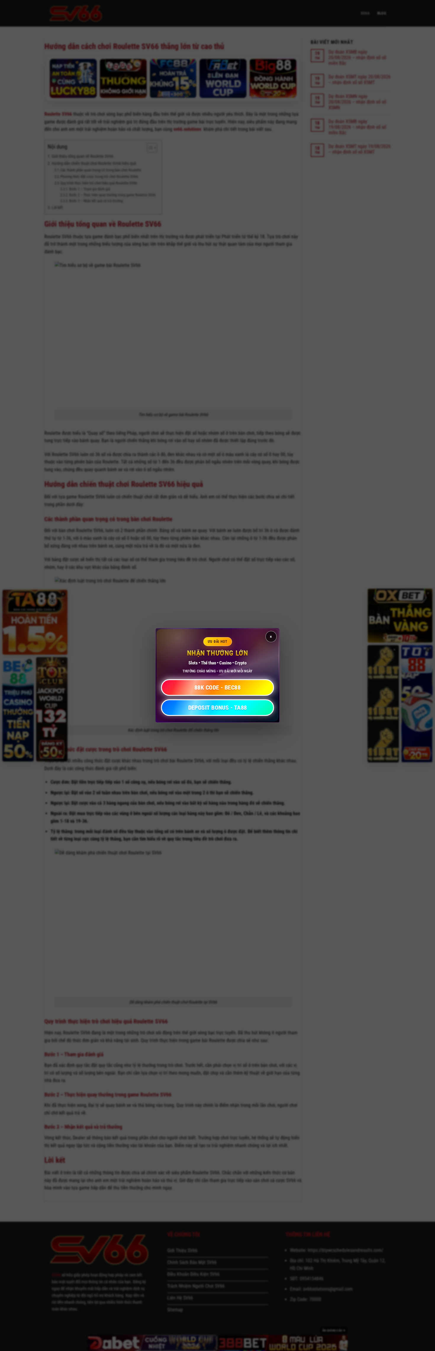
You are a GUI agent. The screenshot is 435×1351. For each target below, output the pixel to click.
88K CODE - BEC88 (217, 687)
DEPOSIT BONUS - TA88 (217, 707)
